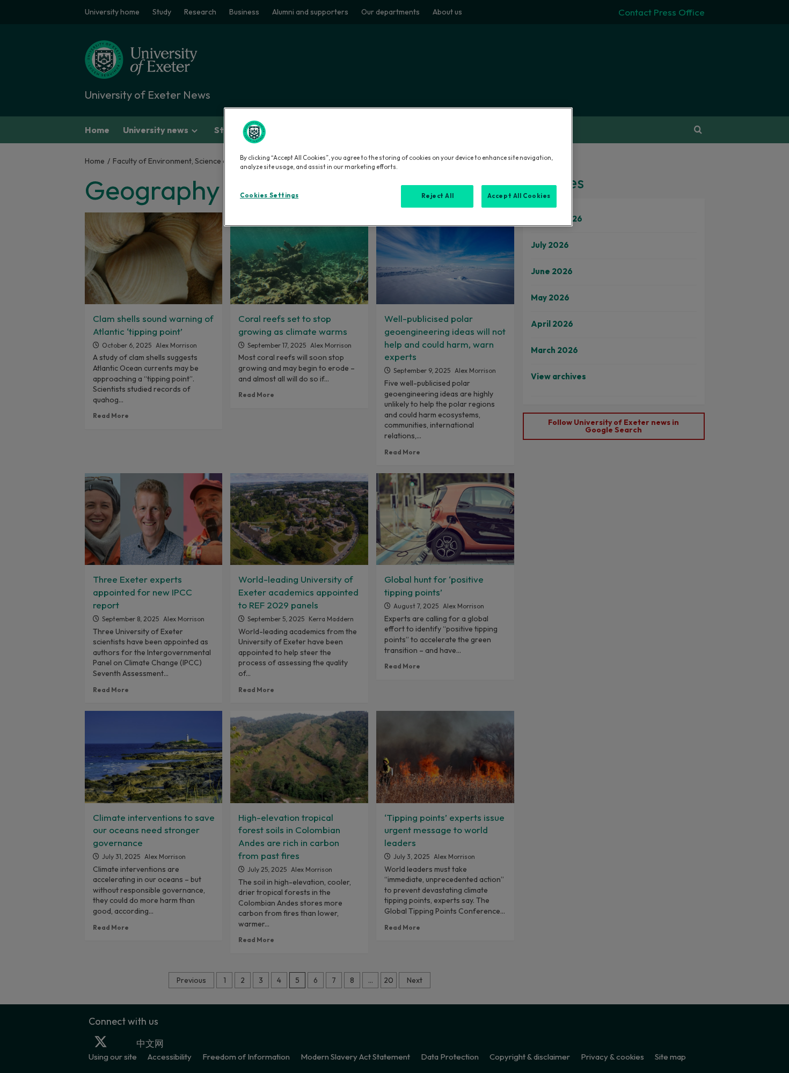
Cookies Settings (269, 195)
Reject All (437, 196)
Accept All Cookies (519, 196)
